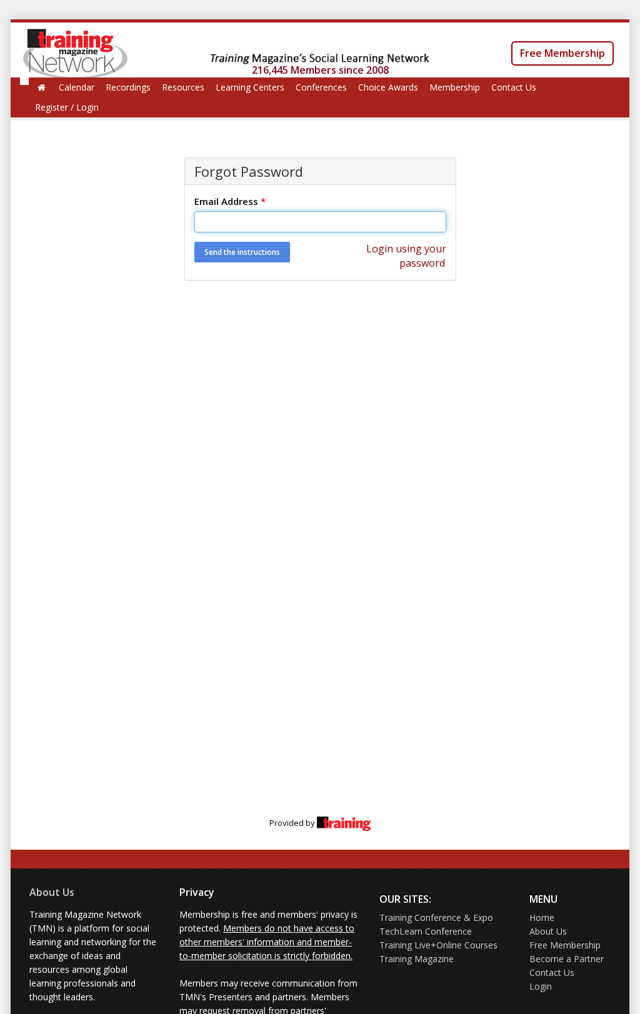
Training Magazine (416, 959)
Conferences (321, 87)
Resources (183, 87)
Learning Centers (250, 87)
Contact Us (513, 87)
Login (540, 986)
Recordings (128, 87)
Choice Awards (388, 87)
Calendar (76, 87)
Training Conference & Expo (436, 917)
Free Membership (562, 53)
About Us (51, 892)
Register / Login (67, 107)
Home (541, 917)
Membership (454, 87)
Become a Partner (566, 959)
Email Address (230, 201)
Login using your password (406, 256)
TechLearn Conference (425, 931)
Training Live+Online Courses (438, 945)
